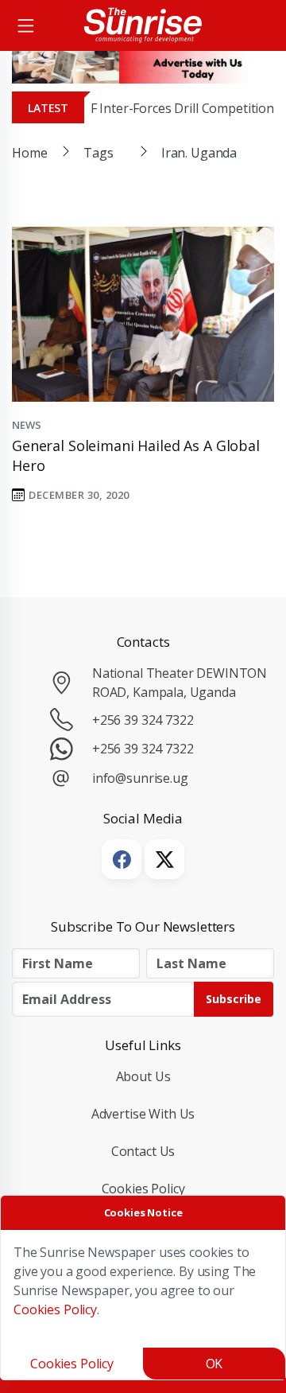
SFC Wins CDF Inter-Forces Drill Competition (145, 108)
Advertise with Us (143, 1114)
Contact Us (143, 1151)
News (26, 425)
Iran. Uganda (199, 152)
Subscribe (233, 998)
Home (29, 152)
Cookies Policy (143, 1188)
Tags (98, 152)
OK (214, 1363)
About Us (143, 1076)
